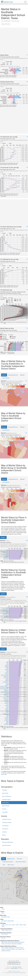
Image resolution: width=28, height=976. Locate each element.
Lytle (16, 949)
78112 (6, 925)
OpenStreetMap (14, 968)
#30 (27, 651)
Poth (23, 949)
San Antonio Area (5, 917)
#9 (27, 328)
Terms (13, 961)
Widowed (22, 375)
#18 (26, 484)
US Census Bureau (17, 967)
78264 (2, 926)
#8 (27, 289)
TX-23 (2, 930)
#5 (27, 167)
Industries (4, 832)
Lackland (13, 949)
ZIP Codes (19, 858)
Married (4, 375)
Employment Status (6, 822)
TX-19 (2, 934)
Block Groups (11, 864)
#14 (26, 432)
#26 (27, 596)
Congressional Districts (7, 861)
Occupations (5, 828)
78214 (13, 925)
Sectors (4, 835)
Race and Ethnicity (6, 796)
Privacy (17, 961)
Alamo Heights (4, 947)
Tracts (3, 864)
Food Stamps (5, 825)
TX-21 (6, 934)
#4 (27, 136)
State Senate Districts (21, 861)
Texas (2, 909)
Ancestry (4, 809)
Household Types (6, 799)
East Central (4, 942)
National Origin (5, 805)
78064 (2, 925)
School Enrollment (6, 845)
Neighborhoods (10, 858)
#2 (27, 81)
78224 (24, 925)
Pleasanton (21, 942)
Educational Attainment (7, 842)
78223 (20, 925)
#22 (27, 540)
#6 (27, 226)
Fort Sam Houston (19, 947)
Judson (3, 949)
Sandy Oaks (11, 921)
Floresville (10, 942)
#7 (27, 259)
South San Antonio (5, 950)
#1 (27, 54)
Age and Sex (5, 793)
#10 (26, 380)
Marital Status (5, 802)
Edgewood (11, 947)
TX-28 (6, 930)
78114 (10, 925)
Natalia (20, 949)
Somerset (13, 943)
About (10, 961)
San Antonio (4, 921)
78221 (17, 925)
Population (4, 790)
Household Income (6, 819)
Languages (5, 812)
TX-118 (3, 938)
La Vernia (8, 949)
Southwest (19, 943)
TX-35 (9, 930)
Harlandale (15, 942)
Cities (3, 858)
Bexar (2, 913)
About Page (4, 774)
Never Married (5, 378)
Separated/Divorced (13, 375)
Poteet (3, 943)
